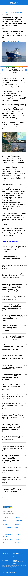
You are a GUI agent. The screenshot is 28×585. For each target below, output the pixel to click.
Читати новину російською (14, 12)
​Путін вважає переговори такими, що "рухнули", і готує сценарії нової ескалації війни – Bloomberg (13, 416)
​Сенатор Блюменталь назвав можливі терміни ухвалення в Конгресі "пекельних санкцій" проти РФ (13, 357)
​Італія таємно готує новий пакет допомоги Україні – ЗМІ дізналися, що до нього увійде (12, 406)
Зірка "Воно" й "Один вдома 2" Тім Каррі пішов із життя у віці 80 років (13, 266)
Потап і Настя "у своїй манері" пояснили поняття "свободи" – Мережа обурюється (13, 297)
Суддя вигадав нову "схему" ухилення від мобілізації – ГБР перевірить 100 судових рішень (13, 276)
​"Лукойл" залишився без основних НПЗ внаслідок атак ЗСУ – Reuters (12, 396)
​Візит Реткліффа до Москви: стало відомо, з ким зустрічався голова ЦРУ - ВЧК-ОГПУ (13, 470)
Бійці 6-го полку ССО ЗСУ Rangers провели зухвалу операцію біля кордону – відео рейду (11, 387)
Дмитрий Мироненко (13, 41)
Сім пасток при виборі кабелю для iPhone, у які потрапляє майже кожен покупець (13, 337)
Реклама (16, 553)
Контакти (5, 560)
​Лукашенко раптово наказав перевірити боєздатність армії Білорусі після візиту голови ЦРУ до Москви (13, 447)
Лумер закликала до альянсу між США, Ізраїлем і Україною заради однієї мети (12, 367)
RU (25, 3)
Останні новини (10, 242)
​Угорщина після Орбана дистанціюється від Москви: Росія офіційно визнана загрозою (12, 480)
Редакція (5, 557)
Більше (5, 498)
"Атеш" (18, 94)
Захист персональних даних (18, 561)
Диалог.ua (14, 567)
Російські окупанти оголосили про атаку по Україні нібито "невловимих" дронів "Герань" (13, 248)
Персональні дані (19, 557)
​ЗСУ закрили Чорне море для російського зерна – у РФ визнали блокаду (12, 438)
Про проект (5, 553)
